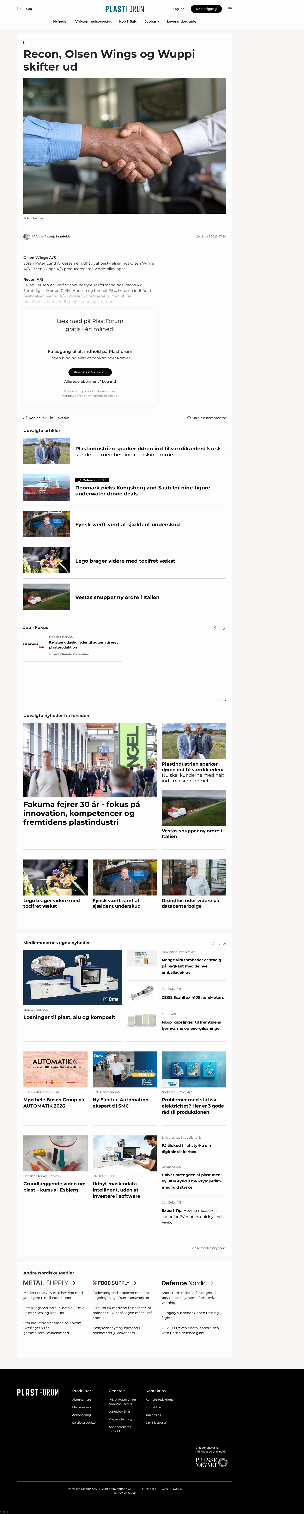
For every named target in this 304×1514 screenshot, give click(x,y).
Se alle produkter (84, 1422)
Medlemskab (81, 1407)
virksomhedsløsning (102, 396)
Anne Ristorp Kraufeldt (53, 236)
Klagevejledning (120, 1419)
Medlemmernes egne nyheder (56, 942)
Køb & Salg (128, 21)
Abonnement (81, 1399)
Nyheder (60, 21)
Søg (29, 9)
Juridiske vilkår (119, 1411)
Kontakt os (153, 1407)
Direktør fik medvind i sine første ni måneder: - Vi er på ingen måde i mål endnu (123, 1313)
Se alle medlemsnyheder (208, 1248)
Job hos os (153, 1415)
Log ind (109, 381)
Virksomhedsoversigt (93, 21)
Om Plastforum (157, 1422)
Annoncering (81, 1415)
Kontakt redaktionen (160, 1399)
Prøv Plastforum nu (90, 372)
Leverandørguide (181, 21)
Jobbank (152, 21)
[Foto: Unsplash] (124, 146)
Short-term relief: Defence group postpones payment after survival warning (189, 1298)
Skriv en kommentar (209, 418)
